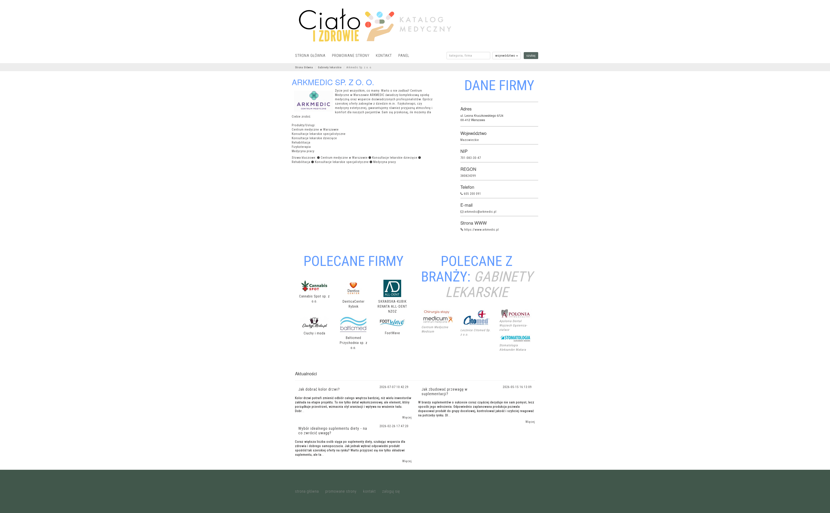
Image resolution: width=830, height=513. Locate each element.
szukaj (531, 55)
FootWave (392, 333)
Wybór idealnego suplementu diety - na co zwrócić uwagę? (332, 430)
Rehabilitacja (301, 162)
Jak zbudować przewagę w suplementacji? (444, 391)
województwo (505, 55)
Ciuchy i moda (314, 333)
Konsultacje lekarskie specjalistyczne (342, 162)
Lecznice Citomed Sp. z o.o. (475, 332)
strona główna (310, 55)
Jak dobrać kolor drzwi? (319, 389)
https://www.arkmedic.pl (481, 229)
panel (403, 55)
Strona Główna (304, 67)
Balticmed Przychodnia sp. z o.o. (353, 343)
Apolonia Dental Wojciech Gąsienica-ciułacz (513, 325)
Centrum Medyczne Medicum (434, 329)
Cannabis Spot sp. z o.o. (314, 298)
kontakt (384, 55)
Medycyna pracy (384, 162)
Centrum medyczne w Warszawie (344, 157)
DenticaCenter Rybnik (353, 303)
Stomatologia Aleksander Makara (512, 347)
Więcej (407, 417)
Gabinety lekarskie (330, 67)
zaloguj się (391, 491)
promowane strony (350, 55)
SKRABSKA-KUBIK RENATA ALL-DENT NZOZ (392, 306)
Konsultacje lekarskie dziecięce (394, 157)
